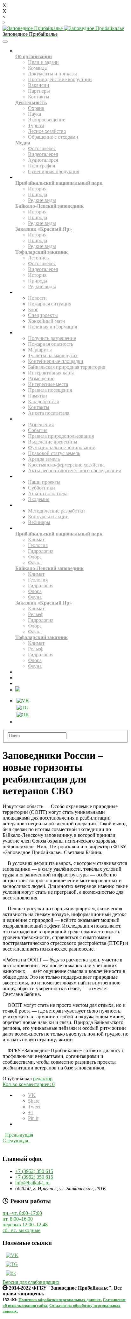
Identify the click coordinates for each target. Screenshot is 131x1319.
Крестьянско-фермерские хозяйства (66, 464)
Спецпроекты (43, 315)
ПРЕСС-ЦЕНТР (26, 293)
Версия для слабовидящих (31, 1282)
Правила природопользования (61, 436)
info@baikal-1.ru (32, 1182)
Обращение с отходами (53, 137)
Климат (36, 539)
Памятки (37, 395)
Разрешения (41, 424)
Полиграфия (41, 165)
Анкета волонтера (47, 493)
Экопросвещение (46, 119)
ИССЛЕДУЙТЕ (26, 528)
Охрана (36, 108)
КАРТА (20, 678)
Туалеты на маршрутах (53, 355)
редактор (42, 1078)
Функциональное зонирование (61, 447)
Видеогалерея (43, 154)
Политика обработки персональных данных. (60, 1299)
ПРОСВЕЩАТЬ (26, 505)
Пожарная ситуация (49, 303)
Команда (37, 68)
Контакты (38, 96)
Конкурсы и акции (48, 516)
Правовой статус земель (54, 453)
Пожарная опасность (50, 344)
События (37, 430)
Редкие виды (42, 200)
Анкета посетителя (48, 413)
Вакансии (38, 85)
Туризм (36, 125)
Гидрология (40, 551)
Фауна (35, 562)
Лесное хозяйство (47, 131)
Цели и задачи (43, 62)
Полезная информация (52, 326)
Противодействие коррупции (60, 79)
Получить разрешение (52, 338)
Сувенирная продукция (53, 171)
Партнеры (39, 91)
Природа (37, 194)
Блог (33, 309)
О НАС (20, 51)
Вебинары (39, 522)
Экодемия (38, 499)
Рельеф (35, 614)
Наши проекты (44, 482)
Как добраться (43, 401)
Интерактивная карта (51, 372)
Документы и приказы (52, 73)
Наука (34, 114)
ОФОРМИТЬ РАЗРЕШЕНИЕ (35, 684)
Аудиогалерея (43, 160)
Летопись (38, 257)
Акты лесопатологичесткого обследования (74, 470)
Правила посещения (50, 390)
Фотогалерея (42, 148)
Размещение (41, 378)
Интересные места (48, 384)
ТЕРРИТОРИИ (25, 178)
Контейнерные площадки (55, 361)
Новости (37, 298)
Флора (35, 556)
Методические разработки (56, 510)
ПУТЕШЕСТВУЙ (27, 333)
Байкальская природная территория (66, 367)
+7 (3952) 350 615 (34, 1171)
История (37, 188)
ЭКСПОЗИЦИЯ (26, 672)
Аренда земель (44, 459)
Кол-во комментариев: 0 (29, 1084)
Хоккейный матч (46, 321)
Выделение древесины (52, 441)
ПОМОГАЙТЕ (25, 477)
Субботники (41, 487)
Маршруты (40, 349)
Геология (38, 545)
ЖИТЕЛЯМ (23, 419)
